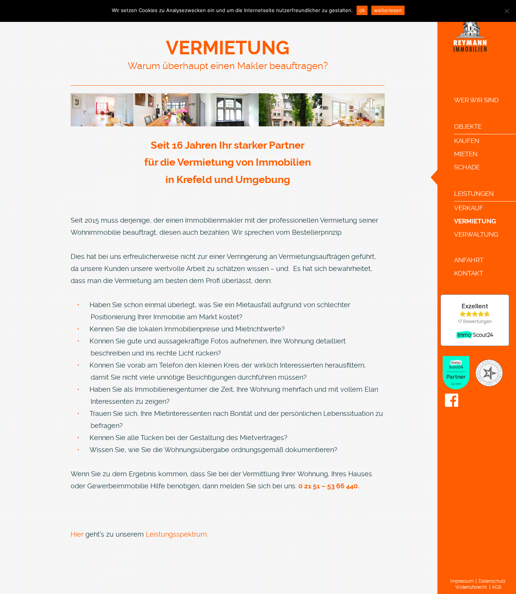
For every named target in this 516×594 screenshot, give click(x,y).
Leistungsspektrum (176, 534)
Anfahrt (469, 260)
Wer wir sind (476, 100)
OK (362, 10)
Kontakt (468, 273)
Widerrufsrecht (471, 587)
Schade (467, 167)
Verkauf (468, 208)
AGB (496, 587)
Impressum (462, 581)
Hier (77, 534)
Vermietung (475, 221)
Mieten (465, 154)
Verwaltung (476, 234)
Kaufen (466, 141)
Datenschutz (492, 581)
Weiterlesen (388, 10)
